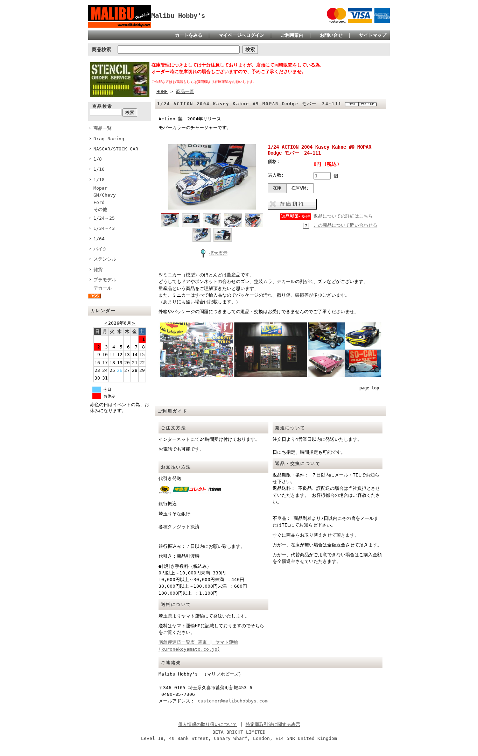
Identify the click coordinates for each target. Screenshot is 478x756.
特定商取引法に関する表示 (273, 724)
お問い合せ (331, 35)
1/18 (99, 179)
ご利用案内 (292, 35)
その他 (100, 209)
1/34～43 (104, 228)
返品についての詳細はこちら (343, 216)
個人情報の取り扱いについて (207, 724)
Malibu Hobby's (181, 16)
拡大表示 (218, 253)
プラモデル (104, 279)
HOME (162, 91)
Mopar (100, 188)
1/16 (99, 169)
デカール (104, 288)
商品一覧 (102, 128)
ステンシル (107, 259)
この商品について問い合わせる (345, 225)
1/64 (99, 238)
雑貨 (98, 269)
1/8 (97, 159)
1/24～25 (104, 218)
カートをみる (188, 35)
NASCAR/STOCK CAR (115, 148)
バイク (100, 249)
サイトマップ (372, 35)
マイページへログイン (241, 35)
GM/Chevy (104, 195)
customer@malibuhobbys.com (233, 701)
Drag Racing (108, 138)
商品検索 (101, 49)
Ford (99, 202)
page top (369, 388)
